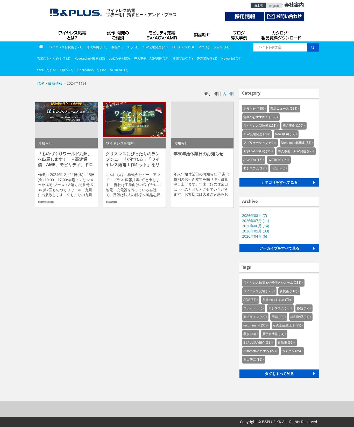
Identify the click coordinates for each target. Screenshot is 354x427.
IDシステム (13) (183, 47)
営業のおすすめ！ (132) (53, 58)
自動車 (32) (286, 342)
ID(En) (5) (66, 70)
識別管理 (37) (300, 317)
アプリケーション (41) (213, 47)
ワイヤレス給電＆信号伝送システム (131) (272, 282)
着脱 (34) (249, 334)
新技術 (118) (288, 291)
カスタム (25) (291, 351)
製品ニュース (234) (124, 47)
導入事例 (239, 33)
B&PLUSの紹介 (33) (257, 342)
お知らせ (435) (119, 58)
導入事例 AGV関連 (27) (151, 58)
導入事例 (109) (97, 47)
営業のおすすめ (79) (277, 300)
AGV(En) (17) (119, 70)
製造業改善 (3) (207, 58)
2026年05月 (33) (255, 231)
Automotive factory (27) (259, 351)
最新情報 (55, 83)
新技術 (110, 202)
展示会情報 (45, 202)
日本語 (258, 6)
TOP (40, 83)
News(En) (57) (231, 58)
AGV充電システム (163, 33)
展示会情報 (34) (273, 334)
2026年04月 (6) (254, 236)
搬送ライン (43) (254, 317)
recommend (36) (255, 325)
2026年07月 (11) (255, 220)
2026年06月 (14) (255, 225)
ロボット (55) (252, 308)
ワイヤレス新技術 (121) (65, 47)
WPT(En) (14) (46, 70)
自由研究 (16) (252, 359)
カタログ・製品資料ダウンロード (280, 33)
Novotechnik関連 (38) (89, 58)
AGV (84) (249, 300)
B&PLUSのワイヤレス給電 (73, 33)
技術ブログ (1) (183, 58)
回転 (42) (278, 317)
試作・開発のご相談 (119, 33)
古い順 (228, 93)
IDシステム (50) (279, 308)
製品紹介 (203, 33)
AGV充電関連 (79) (155, 47)
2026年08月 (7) (254, 215)
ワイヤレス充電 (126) (258, 291)
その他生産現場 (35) (287, 325)
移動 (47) (303, 308)
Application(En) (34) (91, 70)
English (274, 6)
